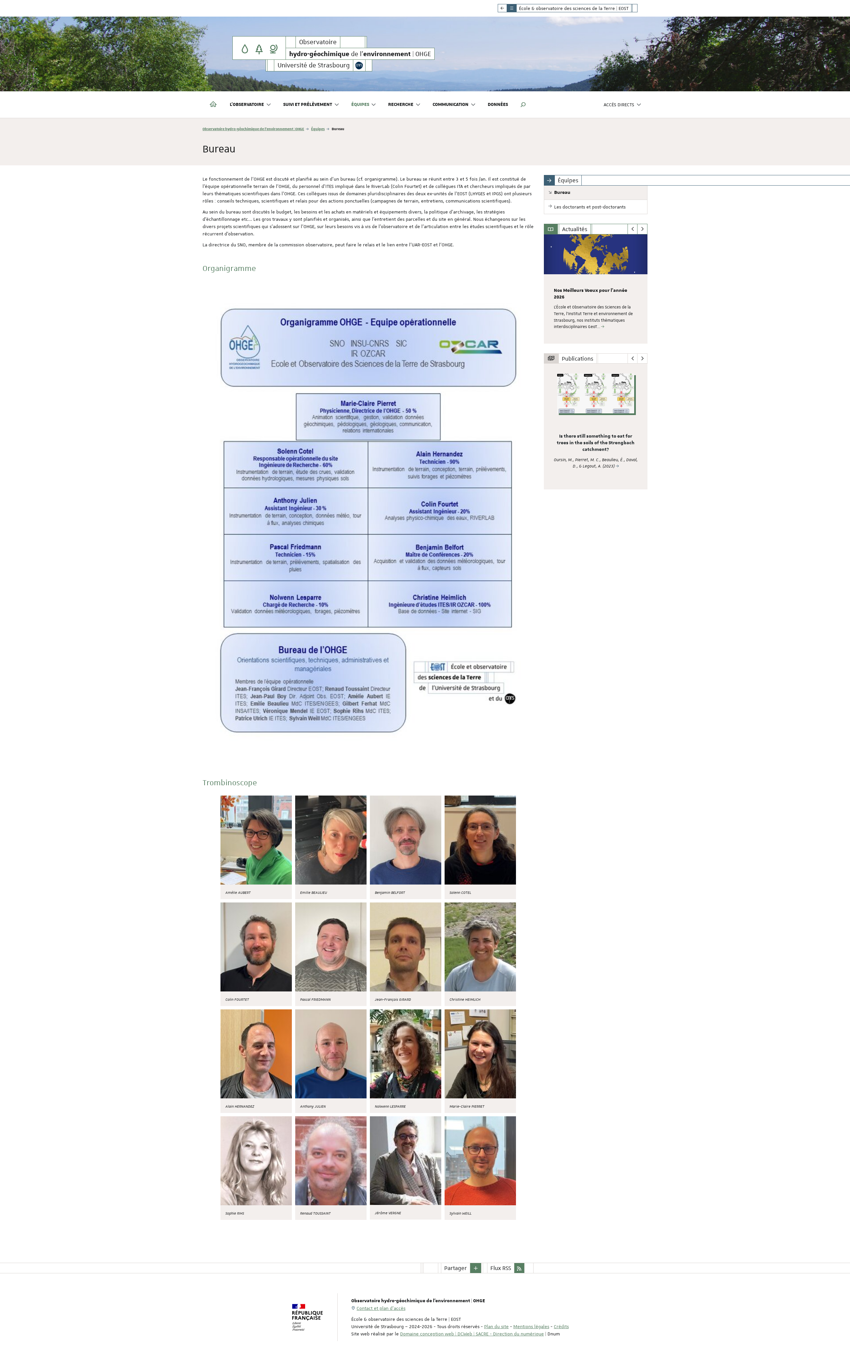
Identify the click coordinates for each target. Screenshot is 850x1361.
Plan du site (496, 1326)
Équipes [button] (360, 105)
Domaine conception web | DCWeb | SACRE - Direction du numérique (472, 1334)
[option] (596, 289)
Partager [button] (455, 1268)
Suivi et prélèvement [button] (307, 105)
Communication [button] (450, 105)
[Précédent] (633, 229)
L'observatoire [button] (247, 105)
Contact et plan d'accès (381, 1308)
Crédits (561, 1326)
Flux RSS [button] (500, 1268)
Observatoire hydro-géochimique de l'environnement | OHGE (253, 128)
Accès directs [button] (619, 105)
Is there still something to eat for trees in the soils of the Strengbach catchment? (596, 443)
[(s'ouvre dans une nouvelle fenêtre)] (256, 840)
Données (498, 105)
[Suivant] (642, 229)
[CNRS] (359, 65)
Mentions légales (531, 1326)
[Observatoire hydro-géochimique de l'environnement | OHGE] (259, 48)
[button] (523, 104)
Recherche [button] (400, 105)
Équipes (318, 128)
